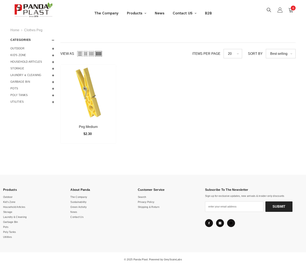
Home (14, 30)
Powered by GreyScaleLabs (165, 259)
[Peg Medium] (88, 92)
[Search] (269, 10)
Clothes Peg (33, 30)
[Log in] (279, 9)
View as (67, 53)
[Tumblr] (231, 223)
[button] (32, 48)
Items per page (206, 53)
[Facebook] (209, 223)
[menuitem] (32, 48)
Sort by (255, 53)
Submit (278, 206)
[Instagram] (220, 223)
